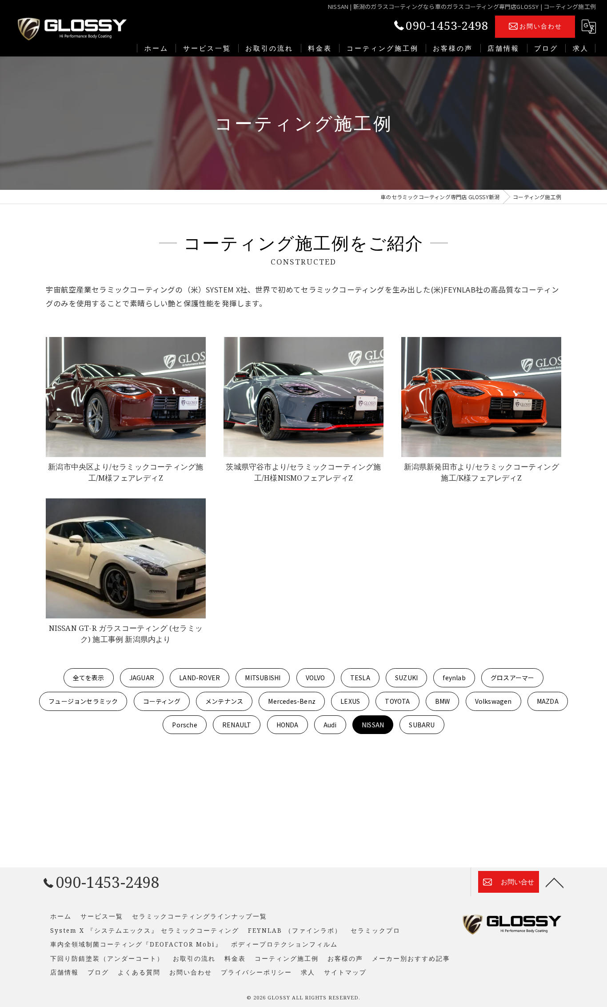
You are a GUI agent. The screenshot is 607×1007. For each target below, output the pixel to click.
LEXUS (350, 701)
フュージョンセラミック (83, 701)
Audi (330, 724)
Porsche (184, 724)
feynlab (454, 677)
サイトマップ (345, 972)
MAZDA (548, 701)
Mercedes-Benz (291, 701)
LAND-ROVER (199, 677)
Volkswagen (493, 701)
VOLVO (315, 677)
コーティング (161, 701)
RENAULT (236, 724)
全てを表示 (88, 677)
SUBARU (422, 724)
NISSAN (373, 724)
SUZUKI (406, 677)
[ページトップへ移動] (554, 882)
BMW (442, 701)
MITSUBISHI (262, 677)
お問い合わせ (540, 26)
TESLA (360, 677)
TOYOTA (397, 701)
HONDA (287, 724)
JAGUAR (141, 677)
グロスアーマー (512, 677)
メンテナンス (224, 701)
